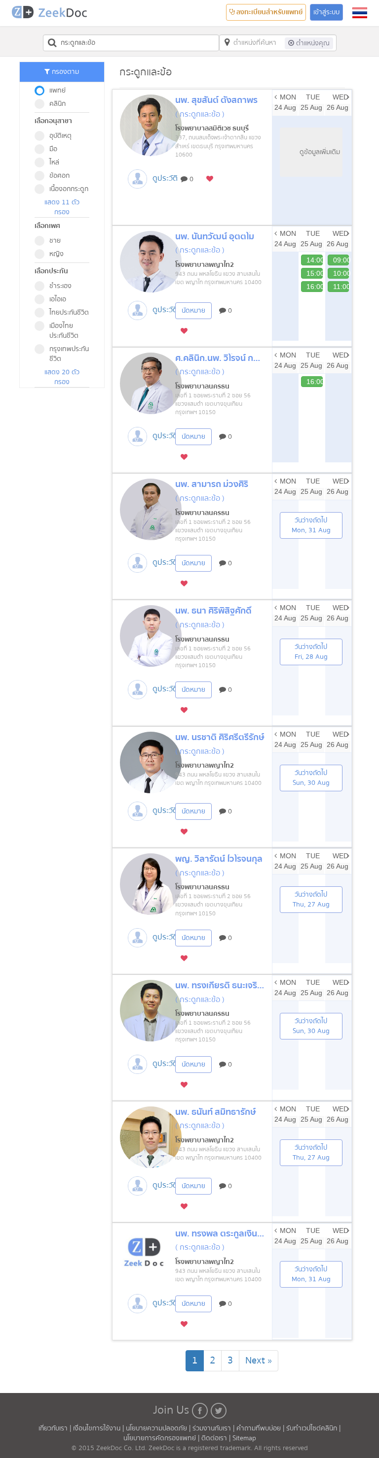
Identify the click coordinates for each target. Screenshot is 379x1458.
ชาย (55, 241)
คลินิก (57, 104)
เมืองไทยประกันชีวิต (63, 331)
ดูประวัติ (165, 178)
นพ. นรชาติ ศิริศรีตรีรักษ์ (219, 737)
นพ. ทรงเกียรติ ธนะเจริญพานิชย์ (233, 985)
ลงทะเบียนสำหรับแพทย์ (269, 12)
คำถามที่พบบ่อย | (261, 1428)
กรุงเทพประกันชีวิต (69, 354)
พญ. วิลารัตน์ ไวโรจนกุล (219, 859)
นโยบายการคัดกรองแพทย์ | (162, 1438)
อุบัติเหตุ (60, 136)
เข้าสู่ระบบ (326, 12)
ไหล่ (54, 162)
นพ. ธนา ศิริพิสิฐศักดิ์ (213, 611)
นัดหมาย (193, 310)
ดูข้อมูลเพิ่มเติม (320, 152)
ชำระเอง (60, 286)
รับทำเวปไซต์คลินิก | (313, 1428)
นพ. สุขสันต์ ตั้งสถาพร (216, 100)
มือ (53, 149)
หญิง (56, 254)
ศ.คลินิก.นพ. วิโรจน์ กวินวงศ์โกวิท (236, 358)
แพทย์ (57, 91)
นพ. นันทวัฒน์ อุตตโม (214, 236)
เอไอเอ (57, 299)
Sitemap (244, 1438)
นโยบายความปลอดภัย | (159, 1428)
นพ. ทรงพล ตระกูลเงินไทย (222, 1234)
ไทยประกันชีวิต (69, 313)
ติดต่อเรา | (216, 1438)
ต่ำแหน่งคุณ (312, 43)
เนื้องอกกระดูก (68, 189)
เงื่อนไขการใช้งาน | (99, 1428)
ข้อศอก (59, 176)
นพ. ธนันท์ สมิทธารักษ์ (215, 1112)
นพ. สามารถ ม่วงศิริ (211, 484)
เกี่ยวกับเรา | (55, 1428)
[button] (360, 13)
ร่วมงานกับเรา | (213, 1428)
